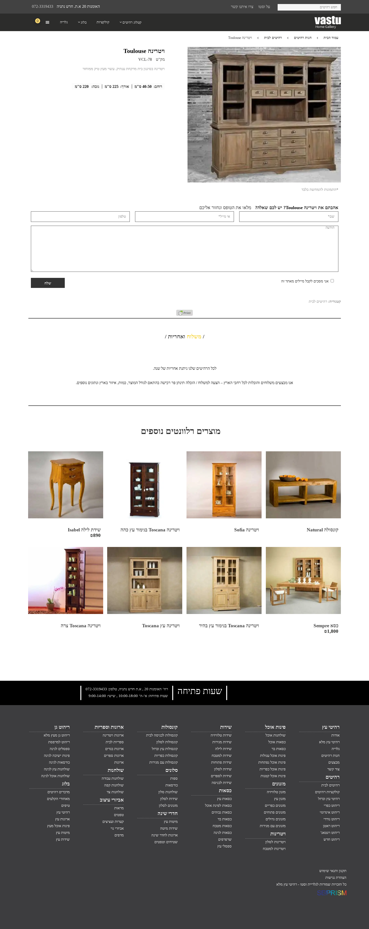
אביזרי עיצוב (112, 799)
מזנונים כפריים (275, 805)
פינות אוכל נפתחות (272, 762)
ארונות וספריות (109, 727)
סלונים (171, 770)
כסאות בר (279, 749)
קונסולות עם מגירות (163, 762)
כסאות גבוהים (222, 812)
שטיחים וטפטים (166, 842)
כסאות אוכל (277, 742)
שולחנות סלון (168, 792)
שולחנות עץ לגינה (57, 769)
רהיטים (333, 777)
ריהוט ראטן (331, 826)
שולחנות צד (115, 792)
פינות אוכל (275, 727)
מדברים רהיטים (58, 792)
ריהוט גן (62, 727)
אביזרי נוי (117, 828)
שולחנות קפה (114, 785)
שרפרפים (225, 839)
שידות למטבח (222, 756)
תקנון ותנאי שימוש (332, 871)
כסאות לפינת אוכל (218, 805)
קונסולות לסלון (167, 742)
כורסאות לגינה (59, 762)
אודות (335, 735)
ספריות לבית (115, 742)
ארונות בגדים (114, 749)
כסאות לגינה (223, 833)
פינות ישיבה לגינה (57, 756)
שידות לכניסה (222, 783)
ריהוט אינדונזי (330, 812)
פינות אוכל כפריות (273, 769)
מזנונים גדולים (276, 819)
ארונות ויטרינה (113, 735)
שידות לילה (223, 749)
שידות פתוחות (221, 762)
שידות (226, 727)
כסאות (225, 790)
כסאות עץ (224, 799)
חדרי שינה (168, 813)
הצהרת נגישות (335, 878)
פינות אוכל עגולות (273, 756)
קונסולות (169, 727)
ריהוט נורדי (332, 819)
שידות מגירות (222, 742)
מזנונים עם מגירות (273, 826)
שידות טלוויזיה (221, 735)
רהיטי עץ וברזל (329, 799)
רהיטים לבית (273, 38)
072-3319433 (42, 6)
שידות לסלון (223, 769)
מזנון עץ (280, 799)
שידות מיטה (169, 828)
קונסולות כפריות (166, 756)
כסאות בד (225, 819)
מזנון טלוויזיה (276, 792)
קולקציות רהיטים (327, 792)
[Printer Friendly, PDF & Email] (184, 315)
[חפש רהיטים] (283, 6)
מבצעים (334, 762)
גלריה (336, 749)
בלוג (66, 783)
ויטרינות (278, 833)
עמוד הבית (331, 38)
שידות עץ (63, 839)
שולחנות (116, 770)
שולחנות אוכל (276, 735)
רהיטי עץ (331, 727)
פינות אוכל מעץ (58, 826)
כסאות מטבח (222, 826)
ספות (174, 778)
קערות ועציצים (113, 822)
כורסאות (171, 785)
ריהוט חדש (332, 839)
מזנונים (279, 783)
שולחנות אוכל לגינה (55, 776)
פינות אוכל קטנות (273, 776)
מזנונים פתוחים (275, 812)
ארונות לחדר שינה (164, 835)
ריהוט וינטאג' (330, 833)
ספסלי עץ (224, 846)
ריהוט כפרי (332, 805)
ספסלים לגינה (60, 749)
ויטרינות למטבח (274, 849)
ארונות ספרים (114, 756)
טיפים (65, 805)
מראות (119, 808)
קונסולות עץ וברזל (165, 749)
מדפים (119, 835)
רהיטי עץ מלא (329, 742)
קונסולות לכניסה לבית (162, 735)
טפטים (119, 815)
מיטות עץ (171, 822)
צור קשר (333, 769)
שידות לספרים (221, 776)
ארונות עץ (62, 819)
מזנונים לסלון (168, 805)
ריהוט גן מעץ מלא (57, 735)
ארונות (119, 762)
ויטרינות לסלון (275, 842)
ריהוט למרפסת (59, 742)
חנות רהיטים (303, 38)
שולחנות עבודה (113, 778)
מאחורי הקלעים (58, 799)
